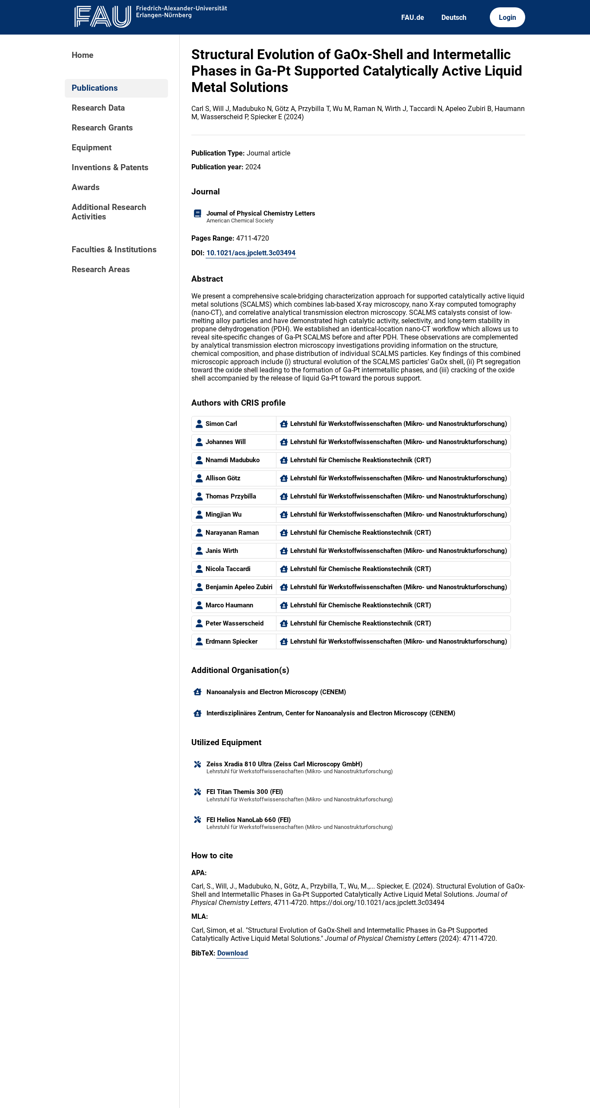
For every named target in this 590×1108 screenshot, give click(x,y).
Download (232, 953)
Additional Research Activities (109, 212)
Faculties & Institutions (114, 249)
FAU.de (412, 17)
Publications (95, 88)
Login (507, 17)
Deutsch (453, 17)
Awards (86, 187)
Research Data (98, 108)
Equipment (91, 147)
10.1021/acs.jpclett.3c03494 (250, 253)
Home (82, 55)
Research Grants (102, 128)
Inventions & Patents (110, 167)
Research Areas (101, 269)
